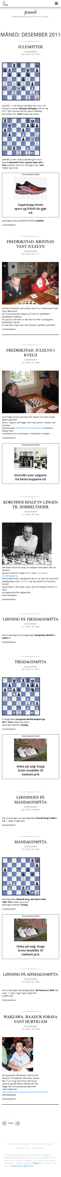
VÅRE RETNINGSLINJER (19, 1144)
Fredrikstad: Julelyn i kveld (30, 352)
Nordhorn (25, 581)
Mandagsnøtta (30, 841)
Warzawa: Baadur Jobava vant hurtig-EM (30, 1019)
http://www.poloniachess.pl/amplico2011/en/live (25, 1092)
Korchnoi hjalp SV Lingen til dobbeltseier (30, 504)
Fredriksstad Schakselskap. (29, 428)
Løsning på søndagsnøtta (30, 974)
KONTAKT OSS (23, 1148)
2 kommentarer (30, 51)
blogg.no (37, 1163)
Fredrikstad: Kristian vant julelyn (30, 244)
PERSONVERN (37, 1144)
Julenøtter (30, 46)
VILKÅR (49, 1144)
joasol (30, 13)
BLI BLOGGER (38, 1148)
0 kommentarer (30, 511)
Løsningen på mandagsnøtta (30, 799)
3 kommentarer (30, 359)
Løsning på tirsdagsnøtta (30, 619)
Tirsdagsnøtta (30, 661)
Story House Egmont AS (22, 1166)
